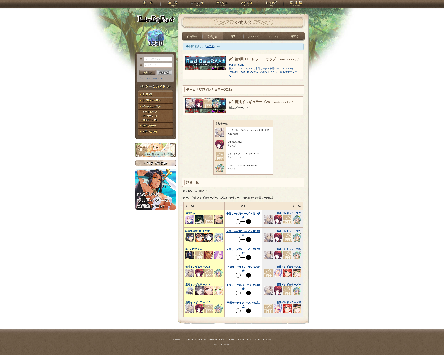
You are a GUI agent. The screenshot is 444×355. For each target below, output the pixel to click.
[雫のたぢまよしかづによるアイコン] (199, 107)
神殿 (172, 4)
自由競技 (192, 36)
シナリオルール (155, 112)
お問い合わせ (155, 132)
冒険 (233, 36)
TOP (147, 4)
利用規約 (176, 339)
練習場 (294, 36)
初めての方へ (155, 126)
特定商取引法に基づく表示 (213, 339)
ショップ (271, 4)
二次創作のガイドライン (236, 339)
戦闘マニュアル (155, 120)
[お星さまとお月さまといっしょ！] (216, 107)
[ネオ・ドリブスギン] (207, 107)
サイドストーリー (155, 100)
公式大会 (212, 36)
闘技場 (296, 4)
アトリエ (222, 4)
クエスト (274, 36)
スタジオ (246, 4)
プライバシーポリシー (191, 339)
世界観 (155, 94)
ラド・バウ (253, 36)
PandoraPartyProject (155, 19)
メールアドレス (140, 59)
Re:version (267, 339)
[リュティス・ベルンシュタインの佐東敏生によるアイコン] (190, 107)
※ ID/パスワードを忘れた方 (151, 78)
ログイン (147, 72)
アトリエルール (155, 116)
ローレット (197, 4)
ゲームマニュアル (155, 107)
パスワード (140, 65)
